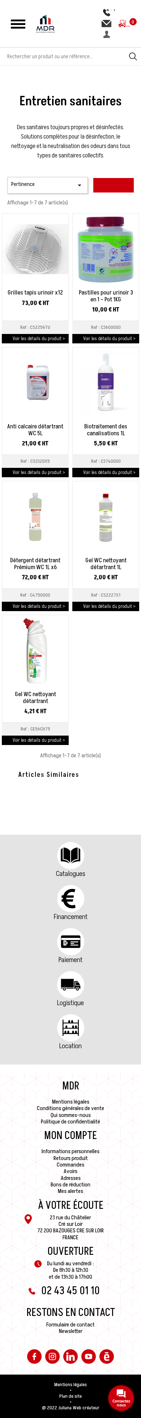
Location (70, 1046)
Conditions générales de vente (70, 1108)
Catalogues (70, 874)
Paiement (70, 960)
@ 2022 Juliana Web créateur (70, 1408)
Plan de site (70, 1396)
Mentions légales (70, 1102)
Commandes (70, 1165)
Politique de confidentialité (70, 1122)
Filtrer (113, 185)
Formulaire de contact (70, 1324)
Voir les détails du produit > (39, 338)
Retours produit (71, 1158)
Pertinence (47, 185)
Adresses (71, 1178)
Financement (70, 917)
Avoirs (70, 1171)
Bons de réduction (70, 1185)
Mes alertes (70, 1191)
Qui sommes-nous (71, 1115)
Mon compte (70, 1135)
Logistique (70, 1003)
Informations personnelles (70, 1151)
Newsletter (70, 1331)
